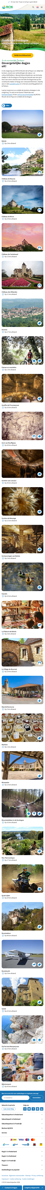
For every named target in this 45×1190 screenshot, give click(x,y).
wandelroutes (14, 84)
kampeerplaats (7, 94)
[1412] (29, 1109)
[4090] (37, 1109)
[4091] (41, 1109)
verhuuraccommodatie (25, 94)
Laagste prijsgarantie (31, 1188)
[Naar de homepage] (7, 7)
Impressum (5, 1179)
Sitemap (28, 1176)
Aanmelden (37, 1098)
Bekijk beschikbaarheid (22, 55)
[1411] (33, 1109)
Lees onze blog (8, 1109)
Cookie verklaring (15, 1179)
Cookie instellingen (28, 1179)
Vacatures (5, 1176)
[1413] (25, 1109)
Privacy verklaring (37, 1176)
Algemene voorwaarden (16, 1176)
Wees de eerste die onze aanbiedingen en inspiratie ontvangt (20, 1093)
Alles (7, 105)
